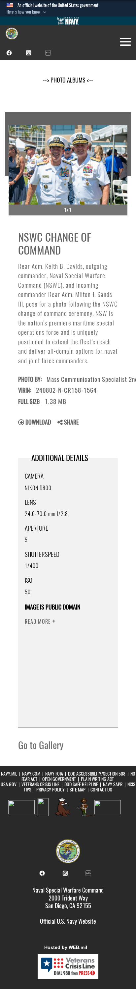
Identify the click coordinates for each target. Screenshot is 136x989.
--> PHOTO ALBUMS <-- (68, 80)
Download (37, 422)
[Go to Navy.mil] (68, 21)
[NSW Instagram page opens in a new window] (28, 52)
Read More (38, 621)
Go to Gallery (40, 745)
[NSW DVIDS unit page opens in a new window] (48, 52)
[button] (27, 12)
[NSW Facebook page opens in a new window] (9, 52)
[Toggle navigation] (125, 42)
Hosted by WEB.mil (65, 947)
